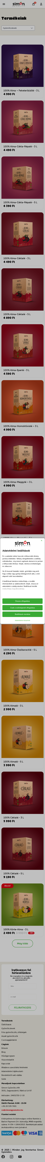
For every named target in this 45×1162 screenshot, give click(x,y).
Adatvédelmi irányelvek (22, 620)
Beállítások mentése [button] (22, 614)
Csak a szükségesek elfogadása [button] (22, 608)
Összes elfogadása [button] (22, 601)
